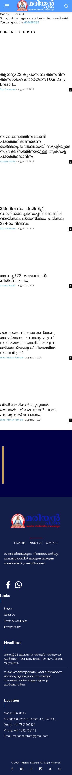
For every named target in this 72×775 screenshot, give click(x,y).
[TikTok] (31, 769)
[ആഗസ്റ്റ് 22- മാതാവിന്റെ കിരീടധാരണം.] (36, 255)
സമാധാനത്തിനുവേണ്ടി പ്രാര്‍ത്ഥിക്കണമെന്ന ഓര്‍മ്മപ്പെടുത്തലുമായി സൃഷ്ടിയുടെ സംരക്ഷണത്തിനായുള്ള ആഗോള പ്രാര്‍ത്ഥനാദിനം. (35, 146)
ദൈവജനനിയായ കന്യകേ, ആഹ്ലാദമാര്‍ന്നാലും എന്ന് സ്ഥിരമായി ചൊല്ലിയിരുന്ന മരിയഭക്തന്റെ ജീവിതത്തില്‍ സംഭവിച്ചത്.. (27, 342)
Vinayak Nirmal (8, 161)
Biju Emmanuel (8, 89)
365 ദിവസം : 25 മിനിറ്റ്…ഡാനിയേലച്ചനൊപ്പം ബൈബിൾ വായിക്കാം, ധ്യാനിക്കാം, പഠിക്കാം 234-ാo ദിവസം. (32, 216)
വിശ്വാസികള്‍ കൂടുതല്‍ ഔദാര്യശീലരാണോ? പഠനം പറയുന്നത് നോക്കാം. (28, 409)
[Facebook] (8, 585)
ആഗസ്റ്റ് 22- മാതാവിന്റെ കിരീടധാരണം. (23, 278)
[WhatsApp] (18, 585)
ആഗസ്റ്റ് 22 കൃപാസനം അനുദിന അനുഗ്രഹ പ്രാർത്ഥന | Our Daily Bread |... (32, 79)
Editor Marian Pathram (11, 357)
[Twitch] (41, 769)
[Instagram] (22, 769)
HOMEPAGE (31, 22)
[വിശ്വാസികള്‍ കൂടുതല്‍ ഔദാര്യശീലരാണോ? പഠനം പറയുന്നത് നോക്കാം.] (36, 384)
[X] (50, 769)
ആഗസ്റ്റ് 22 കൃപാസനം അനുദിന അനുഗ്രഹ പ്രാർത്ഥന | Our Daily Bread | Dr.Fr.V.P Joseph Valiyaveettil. (33, 659)
